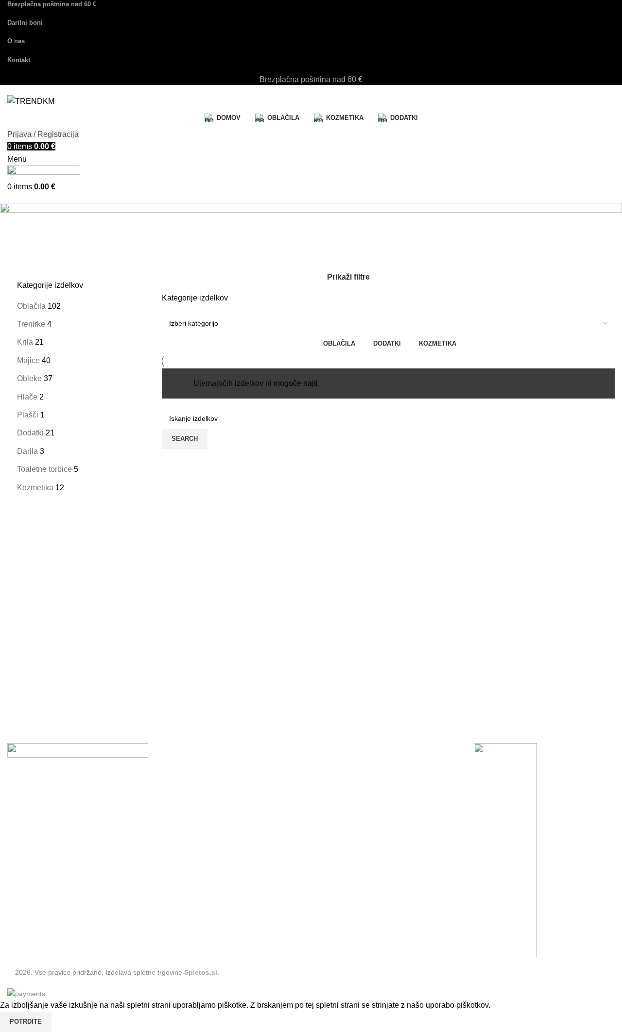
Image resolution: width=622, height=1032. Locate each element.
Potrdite (26, 1021)
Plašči (27, 415)
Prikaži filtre (348, 277)
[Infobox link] (311, 499)
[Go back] (27, 215)
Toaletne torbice (44, 469)
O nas (17, 901)
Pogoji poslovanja (38, 847)
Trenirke (31, 324)
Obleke (29, 378)
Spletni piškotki (33, 865)
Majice (28, 360)
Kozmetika (35, 487)
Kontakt (20, 883)
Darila (27, 451)
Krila (25, 342)
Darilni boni (27, 919)
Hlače (27, 397)
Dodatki (30, 433)
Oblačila (31, 306)
